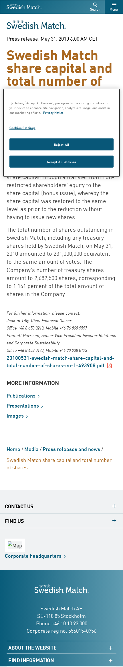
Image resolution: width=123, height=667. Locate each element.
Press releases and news (71, 448)
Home (13, 448)
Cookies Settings (22, 127)
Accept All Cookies (61, 161)
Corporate (33, 555)
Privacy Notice (53, 112)
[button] (96, 7)
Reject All (61, 144)
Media (31, 448)
